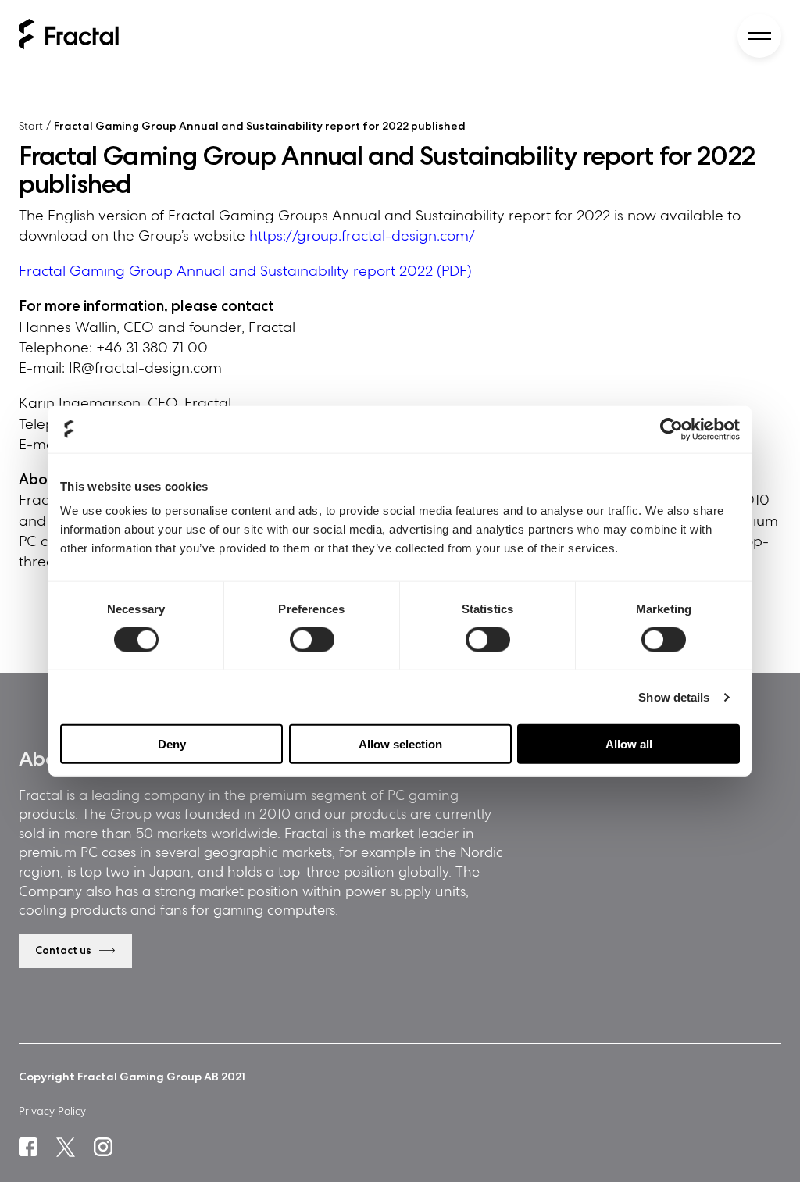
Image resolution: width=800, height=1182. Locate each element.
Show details (673, 696)
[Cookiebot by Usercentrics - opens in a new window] (671, 429)
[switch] (312, 639)
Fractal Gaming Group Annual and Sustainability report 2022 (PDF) (245, 270)
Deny (172, 744)
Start (31, 126)
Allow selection (400, 744)
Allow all (628, 744)
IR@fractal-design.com (145, 367)
